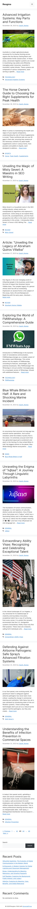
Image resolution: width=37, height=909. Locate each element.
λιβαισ (7, 531)
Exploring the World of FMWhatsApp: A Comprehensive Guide (18, 318)
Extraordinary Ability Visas (14, 637)
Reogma (7, 4)
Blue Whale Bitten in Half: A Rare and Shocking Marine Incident (17, 395)
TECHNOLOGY (10, 77)
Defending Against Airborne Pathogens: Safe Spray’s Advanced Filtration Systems (17, 654)
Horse (7, 156)
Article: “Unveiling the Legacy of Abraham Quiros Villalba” (18, 246)
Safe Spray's (9, 719)
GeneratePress (27, 906)
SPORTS (8, 153)
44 (23, 831)
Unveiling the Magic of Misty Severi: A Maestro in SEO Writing (18, 171)
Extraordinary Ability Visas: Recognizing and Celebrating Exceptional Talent (17, 546)
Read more (20, 72)
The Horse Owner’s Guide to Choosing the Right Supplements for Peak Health (18, 95)
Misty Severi (9, 232)
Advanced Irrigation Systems (15, 79)
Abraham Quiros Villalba (13, 305)
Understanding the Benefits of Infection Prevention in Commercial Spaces (17, 734)
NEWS (7, 454)
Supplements (23, 156)
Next (5, 833)
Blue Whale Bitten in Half (13, 457)
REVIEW (7, 230)
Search (5, 842)
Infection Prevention (12, 822)
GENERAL (8, 528)
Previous (6, 831)
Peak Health (14, 156)
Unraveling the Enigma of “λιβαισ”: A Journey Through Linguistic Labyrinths (18, 472)
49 (29, 831)
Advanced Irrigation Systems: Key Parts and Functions (16, 18)
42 (17, 831)
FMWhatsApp (9, 380)
